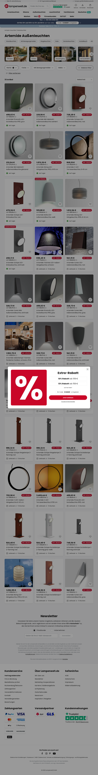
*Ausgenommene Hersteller (68, 401)
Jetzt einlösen (68, 398)
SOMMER (68, 392)
